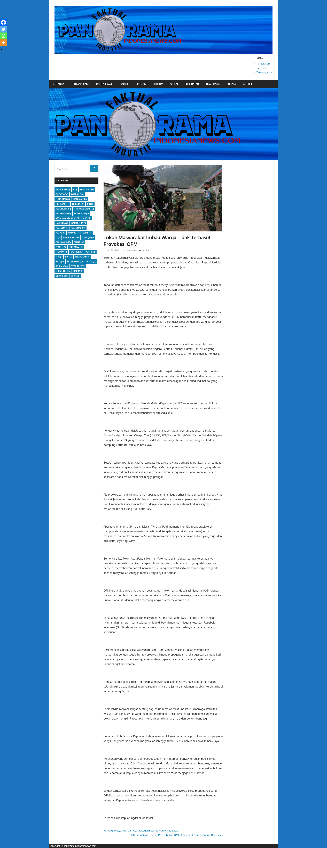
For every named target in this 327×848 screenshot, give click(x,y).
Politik (124, 84)
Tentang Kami (264, 72)
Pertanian (76, 247)
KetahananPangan (68, 218)
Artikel (247, 84)
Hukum (158, 84)
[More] (3, 42)
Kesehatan (192, 84)
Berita (87, 189)
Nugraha (131, 250)
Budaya (231, 84)
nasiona (62, 228)
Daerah (77, 194)
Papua (79, 242)
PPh (59, 256)
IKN (90, 204)
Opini (88, 237)
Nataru (73, 232)
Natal (60, 232)
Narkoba (62, 223)
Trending (63, 271)
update (62, 275)
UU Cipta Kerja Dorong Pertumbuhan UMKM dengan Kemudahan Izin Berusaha (176, 835)
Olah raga (213, 84)
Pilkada (61, 252)
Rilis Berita (75, 261)
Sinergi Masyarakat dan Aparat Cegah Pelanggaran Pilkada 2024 (142, 830)
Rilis (60, 261)
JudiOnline (63, 213)
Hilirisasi (62, 204)
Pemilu (61, 247)
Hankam (80, 199)
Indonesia (63, 208)
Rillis (91, 261)
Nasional (78, 228)
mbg (86, 218)
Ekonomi (141, 84)
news (87, 232)
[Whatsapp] (3, 36)
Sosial (174, 84)
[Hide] (1, 49)
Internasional (84, 208)
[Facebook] (3, 22)
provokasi (82, 256)
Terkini (78, 266)
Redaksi (261, 68)
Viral (75, 275)
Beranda (58, 84)
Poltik (90, 252)
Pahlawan (63, 242)
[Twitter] (3, 29)
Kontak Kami (263, 63)
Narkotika (78, 223)
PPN (68, 256)
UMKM (78, 271)
